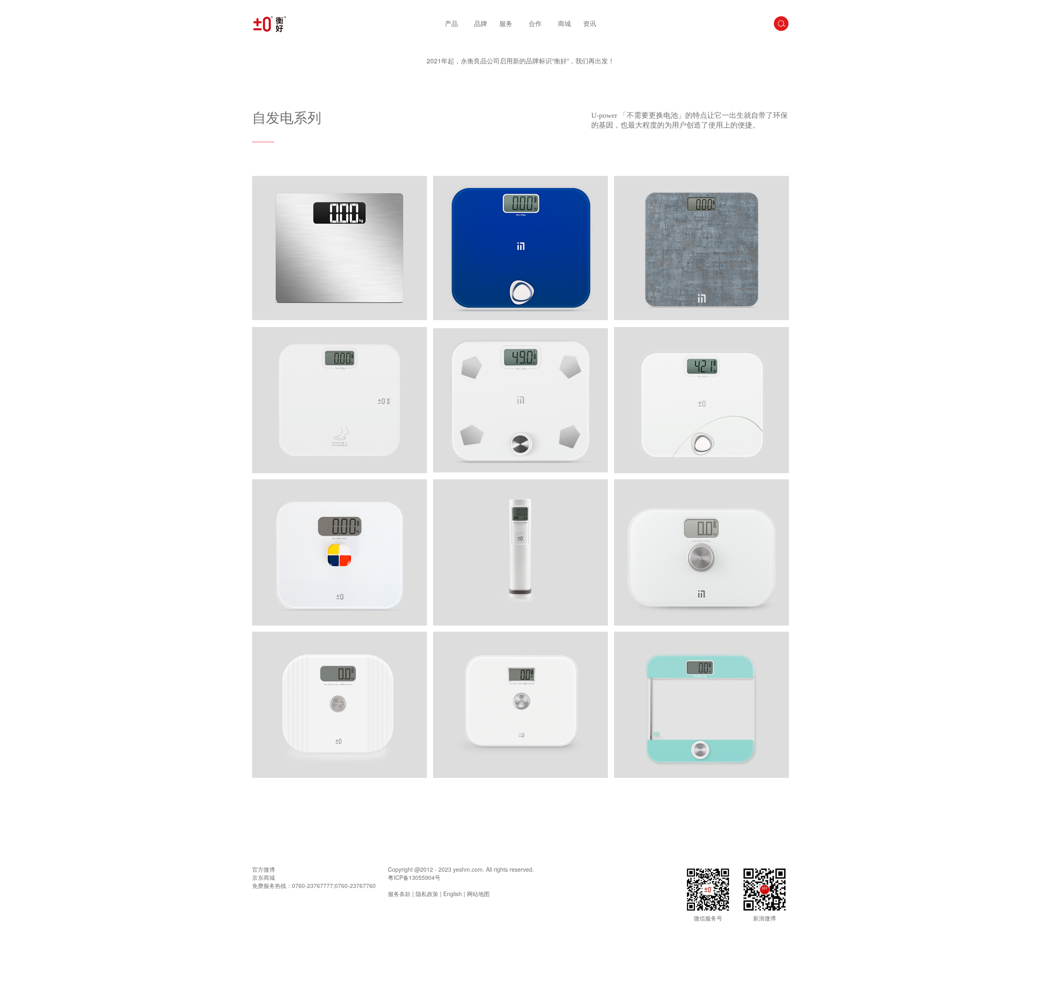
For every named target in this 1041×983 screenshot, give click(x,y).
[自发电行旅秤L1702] (520, 552)
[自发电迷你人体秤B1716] (701, 552)
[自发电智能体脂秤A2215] (520, 400)
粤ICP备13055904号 (414, 877)
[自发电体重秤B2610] (701, 248)
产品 (451, 23)
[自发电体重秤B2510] (339, 400)
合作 (535, 23)
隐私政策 (427, 894)
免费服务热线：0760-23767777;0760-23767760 (314, 885)
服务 (505, 23)
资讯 (589, 23)
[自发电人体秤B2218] (701, 400)
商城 (564, 23)
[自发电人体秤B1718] (701, 705)
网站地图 (478, 894)
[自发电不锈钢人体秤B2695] (339, 248)
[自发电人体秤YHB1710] (520, 705)
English (452, 894)
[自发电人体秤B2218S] (520, 248)
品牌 (480, 23)
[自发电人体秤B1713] (339, 705)
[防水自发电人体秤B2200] (339, 552)
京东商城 (263, 877)
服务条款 (399, 894)
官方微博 (263, 869)
